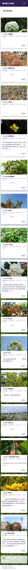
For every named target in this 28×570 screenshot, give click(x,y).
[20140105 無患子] (14, 201)
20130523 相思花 (7, 493)
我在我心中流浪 (8, 3)
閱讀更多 (23, 45)
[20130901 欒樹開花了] (14, 379)
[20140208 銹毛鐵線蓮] (14, 167)
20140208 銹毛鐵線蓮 (8, 176)
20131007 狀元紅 (7, 318)
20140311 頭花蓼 (7, 102)
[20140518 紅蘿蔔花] (14, 25)
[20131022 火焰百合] (14, 235)
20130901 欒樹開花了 (8, 389)
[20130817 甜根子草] (14, 413)
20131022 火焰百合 (8, 244)
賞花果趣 (5, 36)
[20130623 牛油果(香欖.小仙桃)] (14, 447)
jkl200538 (12, 36)
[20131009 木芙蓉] (14, 269)
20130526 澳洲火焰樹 (8, 533)
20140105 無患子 (7, 210)
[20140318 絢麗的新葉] (14, 59)
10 (20, 558)
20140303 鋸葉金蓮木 (8, 136)
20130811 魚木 (7, 352)
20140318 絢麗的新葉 (8, 68)
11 (4, 561)
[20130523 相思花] (14, 483)
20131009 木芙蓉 (7, 278)
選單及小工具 (24, 3)
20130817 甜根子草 (8, 422)
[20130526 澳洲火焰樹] (14, 524)
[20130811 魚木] (14, 343)
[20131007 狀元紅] (14, 309)
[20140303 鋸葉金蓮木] (14, 126)
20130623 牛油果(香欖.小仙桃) (11, 457)
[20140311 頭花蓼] (14, 92)
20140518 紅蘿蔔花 (8, 34)
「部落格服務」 (11, 568)
